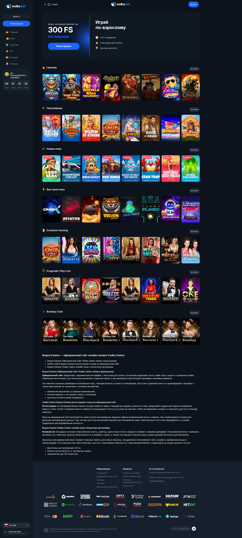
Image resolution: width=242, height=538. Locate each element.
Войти (193, 4)
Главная (14, 32)
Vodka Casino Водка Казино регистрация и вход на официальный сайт (83, 364)
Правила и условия (131, 473)
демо (51, 94)
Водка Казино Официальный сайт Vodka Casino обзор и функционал (82, 361)
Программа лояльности (107, 476)
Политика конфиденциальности (132, 481)
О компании (102, 473)
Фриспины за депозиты (107, 487)
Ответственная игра (132, 476)
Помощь (14, 63)
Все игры (194, 69)
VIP (11, 51)
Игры (11, 38)
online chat (168, 477)
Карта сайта (128, 486)
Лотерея (14, 57)
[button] (16, 525)
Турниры (14, 45)
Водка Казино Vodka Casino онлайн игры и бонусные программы (80, 367)
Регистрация (16, 23)
